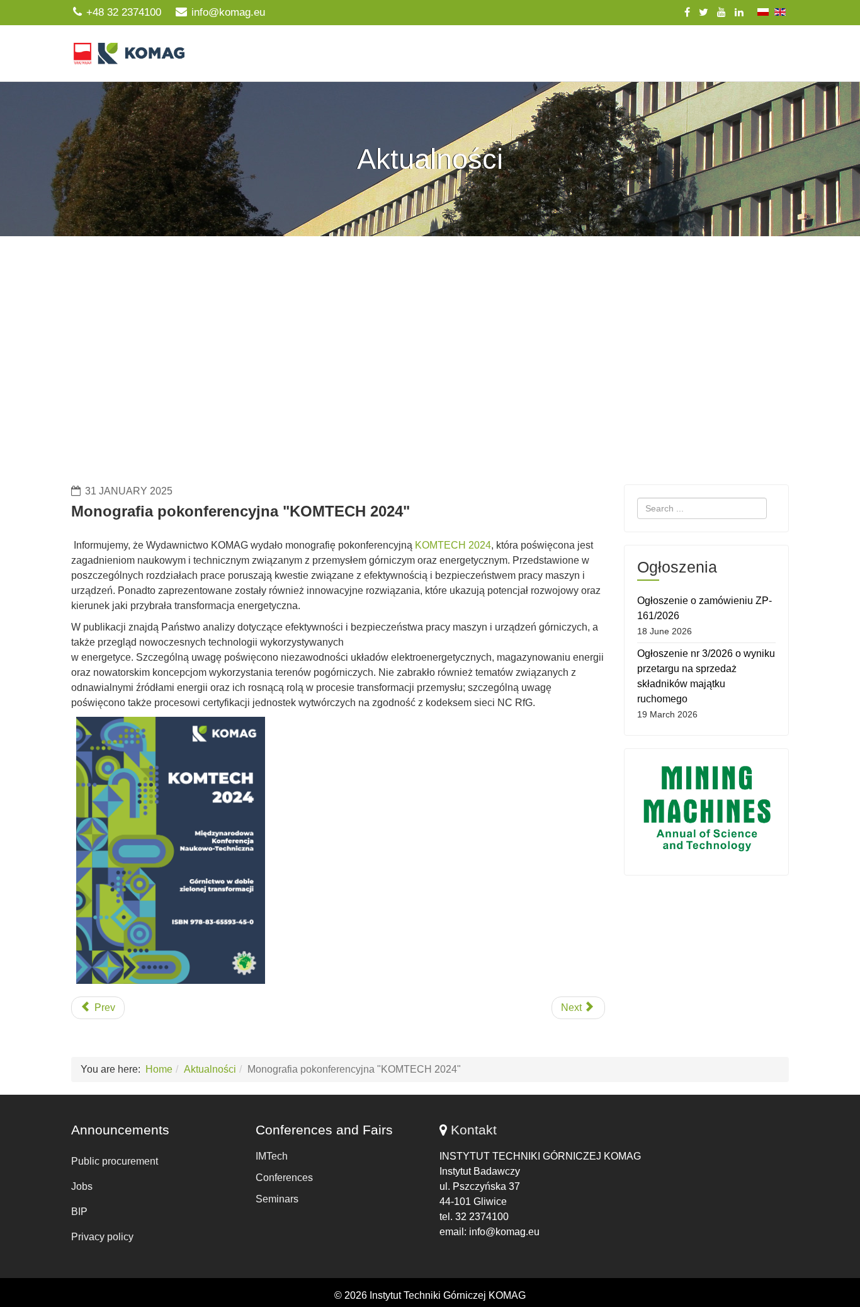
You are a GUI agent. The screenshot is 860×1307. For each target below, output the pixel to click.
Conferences (284, 1177)
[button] (430, 429)
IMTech (272, 1156)
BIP (79, 1211)
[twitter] (703, 12)
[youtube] (721, 12)
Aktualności (210, 1069)
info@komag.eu (228, 12)
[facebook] (687, 12)
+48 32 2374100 (123, 12)
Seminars (277, 1199)
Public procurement (114, 1161)
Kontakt (474, 1129)
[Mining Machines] (706, 809)
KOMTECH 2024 (453, 545)
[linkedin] (739, 12)
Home (159, 1069)
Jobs (82, 1186)
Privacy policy (102, 1236)
